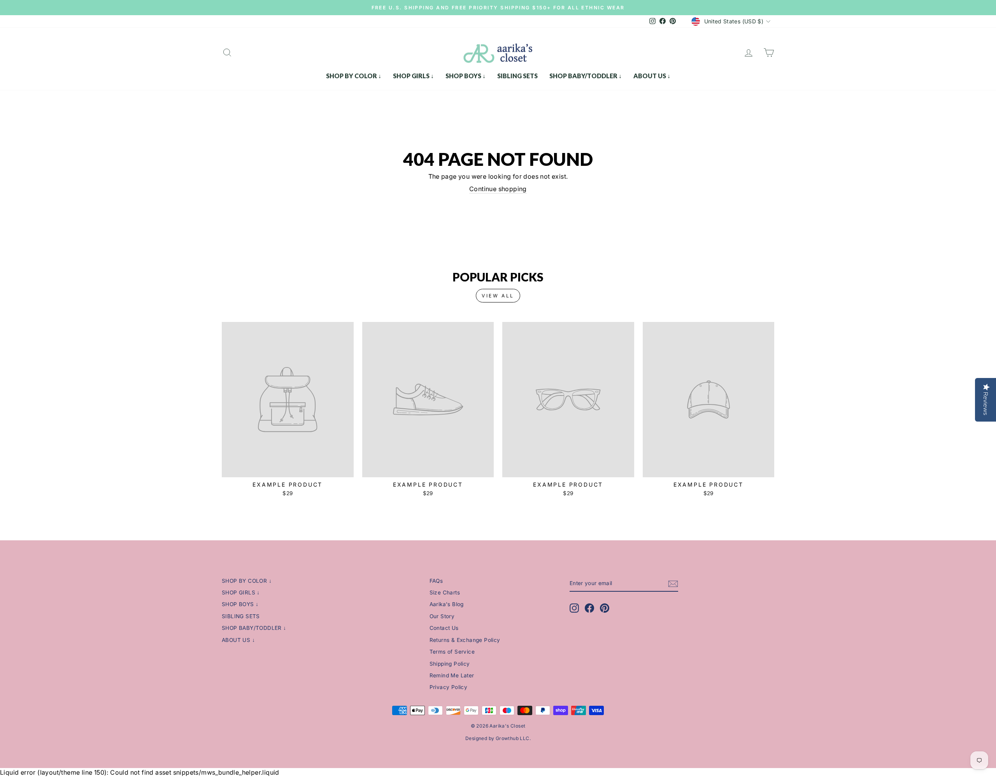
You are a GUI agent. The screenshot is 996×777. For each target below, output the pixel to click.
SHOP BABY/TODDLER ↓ (585, 75)
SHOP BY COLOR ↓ (353, 75)
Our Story (442, 616)
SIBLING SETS (517, 75)
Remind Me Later (452, 675)
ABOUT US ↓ (651, 75)
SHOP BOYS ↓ (465, 75)
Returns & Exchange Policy (465, 640)
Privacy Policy (449, 687)
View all (498, 296)
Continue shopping (498, 189)
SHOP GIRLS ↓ (413, 75)
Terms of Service (452, 652)
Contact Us (444, 628)
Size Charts (445, 592)
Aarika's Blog (447, 604)
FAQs (436, 581)
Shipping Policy (450, 664)
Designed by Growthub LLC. (498, 738)
